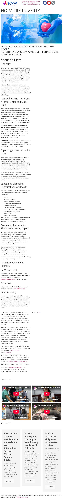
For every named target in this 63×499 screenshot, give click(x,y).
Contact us (36, 4)
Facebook (8, 352)
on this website (15, 350)
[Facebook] (45, 3)
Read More (9, 481)
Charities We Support (28, 2)
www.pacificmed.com (19, 288)
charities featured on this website (18, 361)
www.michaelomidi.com (7, 279)
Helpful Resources (27, 4)
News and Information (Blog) (31, 1)
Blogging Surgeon (22, 497)
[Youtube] (49, 3)
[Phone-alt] (53, 3)
